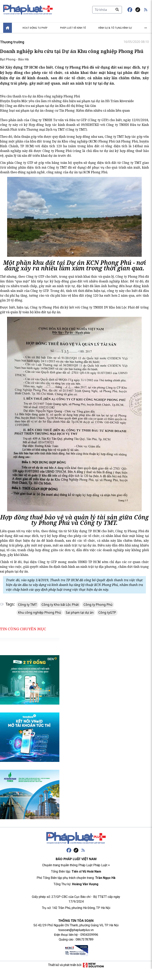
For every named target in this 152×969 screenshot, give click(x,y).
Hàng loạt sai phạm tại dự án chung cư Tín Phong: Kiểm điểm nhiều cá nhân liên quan (65, 110)
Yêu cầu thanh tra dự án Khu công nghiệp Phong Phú (40, 96)
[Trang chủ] (76, 838)
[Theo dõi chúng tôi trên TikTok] (138, 10)
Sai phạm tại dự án (80, 612)
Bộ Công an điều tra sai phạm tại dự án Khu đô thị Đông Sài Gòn (48, 106)
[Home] (7, 28)
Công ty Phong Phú (98, 604)
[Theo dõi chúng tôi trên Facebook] (130, 10)
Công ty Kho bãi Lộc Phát (60, 604)
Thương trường (12, 42)
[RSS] (83, 850)
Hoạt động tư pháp (35, 27)
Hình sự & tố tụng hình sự (115, 27)
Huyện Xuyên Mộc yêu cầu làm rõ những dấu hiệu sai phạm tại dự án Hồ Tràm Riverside (67, 101)
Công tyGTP (107, 612)
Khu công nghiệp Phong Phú (39, 612)
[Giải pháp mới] (93, 965)
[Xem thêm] (145, 28)
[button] (145, 10)
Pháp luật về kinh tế (73, 27)
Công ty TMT (27, 604)
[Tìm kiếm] (117, 9)
